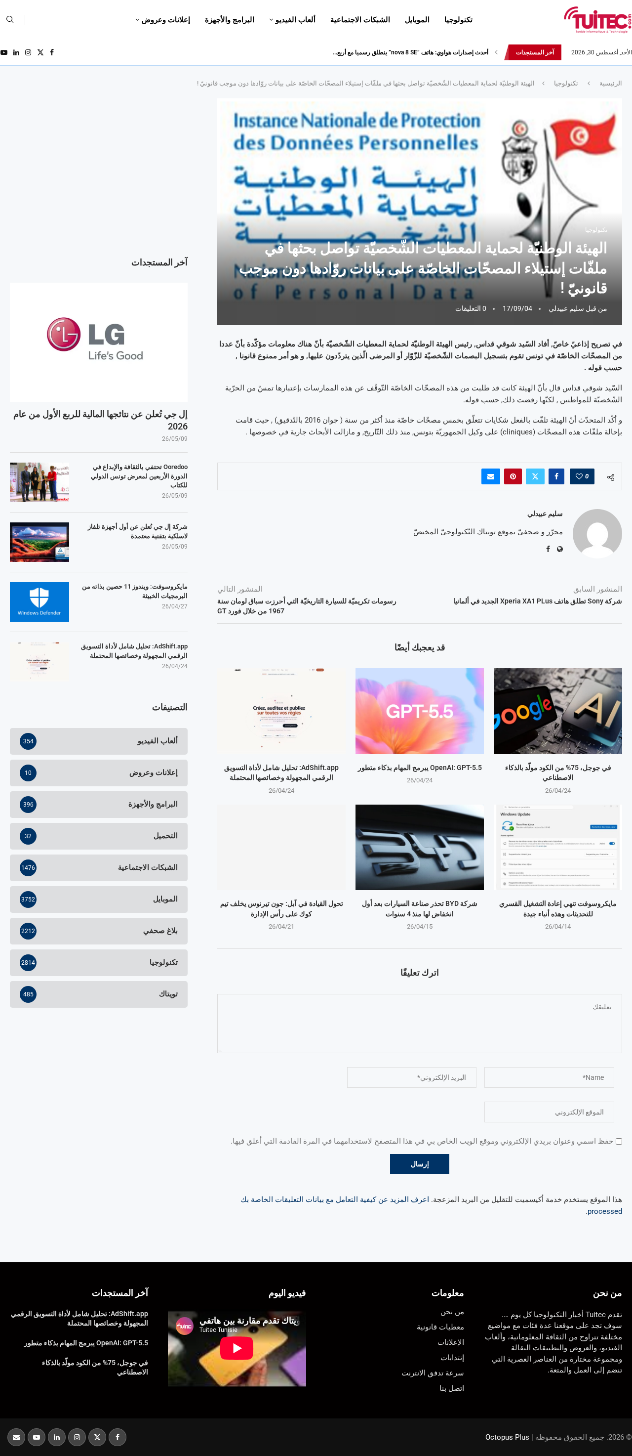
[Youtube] (4, 52)
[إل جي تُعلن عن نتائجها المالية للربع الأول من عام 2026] (99, 342)
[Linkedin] (16, 52)
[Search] (10, 20)
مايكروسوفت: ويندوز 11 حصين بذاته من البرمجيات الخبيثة (135, 591)
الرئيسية (610, 83)
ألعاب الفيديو (296, 19)
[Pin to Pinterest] (513, 476)
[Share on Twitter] (535, 476)
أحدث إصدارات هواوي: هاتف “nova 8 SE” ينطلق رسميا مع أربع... (410, 52)
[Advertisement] (99, 167)
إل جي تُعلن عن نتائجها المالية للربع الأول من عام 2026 (100, 420)
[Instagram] (28, 52)
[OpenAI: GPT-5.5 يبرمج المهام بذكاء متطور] (420, 711)
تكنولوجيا (458, 19)
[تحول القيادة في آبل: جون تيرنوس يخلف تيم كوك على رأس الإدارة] (281, 847)
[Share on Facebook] (556, 476)
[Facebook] (51, 52)
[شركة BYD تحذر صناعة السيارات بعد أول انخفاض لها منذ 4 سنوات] (420, 847)
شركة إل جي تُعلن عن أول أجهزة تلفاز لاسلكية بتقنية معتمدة (138, 531)
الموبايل (417, 19)
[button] (496, 52)
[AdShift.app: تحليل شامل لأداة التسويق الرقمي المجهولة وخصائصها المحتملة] (281, 711)
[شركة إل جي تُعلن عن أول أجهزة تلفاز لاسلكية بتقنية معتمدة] (39, 542)
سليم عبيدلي (566, 308)
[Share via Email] (490, 476)
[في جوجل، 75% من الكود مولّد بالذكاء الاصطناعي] (558, 711)
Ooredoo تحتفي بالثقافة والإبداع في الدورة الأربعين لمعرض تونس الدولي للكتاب (139, 475)
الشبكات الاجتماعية (360, 19)
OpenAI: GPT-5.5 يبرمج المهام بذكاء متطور (420, 767)
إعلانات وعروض (166, 19)
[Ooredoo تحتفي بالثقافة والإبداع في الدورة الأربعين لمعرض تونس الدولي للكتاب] (39, 482)
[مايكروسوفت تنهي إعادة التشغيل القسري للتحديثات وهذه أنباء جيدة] (558, 847)
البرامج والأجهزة (229, 19)
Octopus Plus (507, 1437)
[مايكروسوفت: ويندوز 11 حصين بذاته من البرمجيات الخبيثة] (39, 602)
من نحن (607, 1292)
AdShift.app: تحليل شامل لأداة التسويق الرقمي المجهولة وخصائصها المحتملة (134, 650)
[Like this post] (579, 476)
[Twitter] (40, 52)
